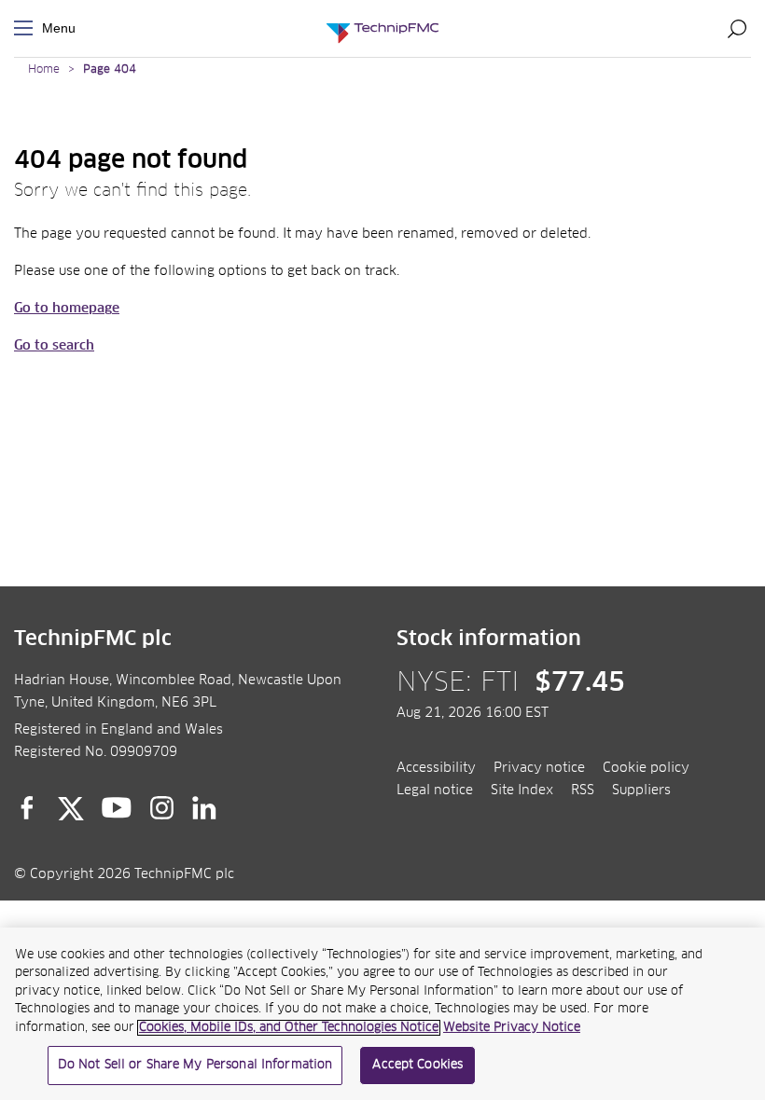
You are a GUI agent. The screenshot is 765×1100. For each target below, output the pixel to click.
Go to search (54, 345)
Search (737, 28)
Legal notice (434, 790)
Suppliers (641, 790)
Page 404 (109, 70)
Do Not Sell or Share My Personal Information (195, 1065)
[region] (382, 1014)
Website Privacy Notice (511, 1028)
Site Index (522, 790)
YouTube (117, 808)
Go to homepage (66, 308)
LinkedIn (204, 808)
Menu (27, 28)
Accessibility (436, 768)
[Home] (382, 28)
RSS (582, 790)
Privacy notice (539, 768)
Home (44, 70)
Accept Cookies (417, 1065)
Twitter (71, 808)
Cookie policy (646, 768)
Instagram (162, 808)
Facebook (27, 808)
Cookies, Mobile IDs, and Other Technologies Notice (288, 1028)
